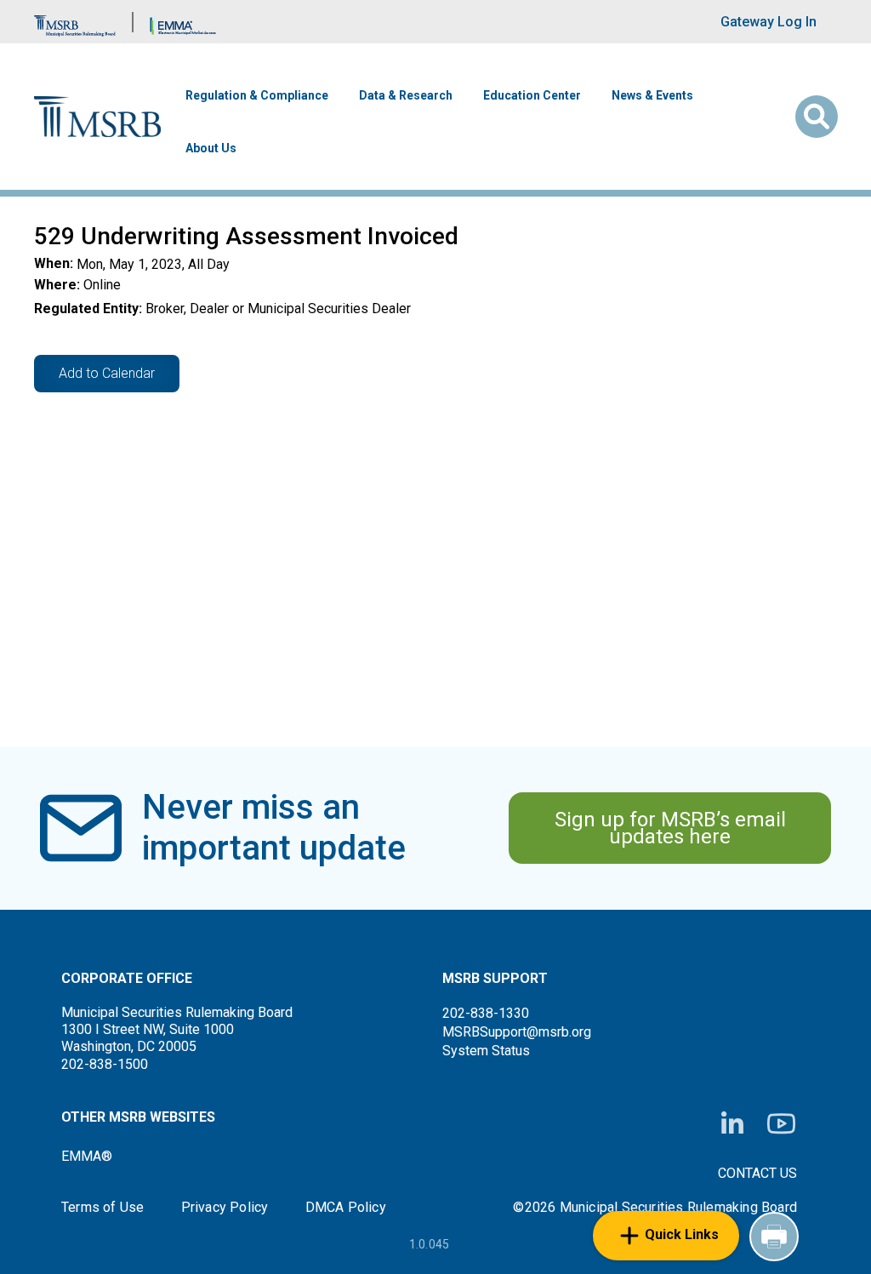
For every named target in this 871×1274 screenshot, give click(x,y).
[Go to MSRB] (75, 22)
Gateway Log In (768, 22)
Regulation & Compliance (256, 95)
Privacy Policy (225, 1207)
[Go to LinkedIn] (732, 1124)
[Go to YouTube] (781, 1124)
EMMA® (86, 1156)
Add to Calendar (107, 373)
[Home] (98, 117)
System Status (486, 1051)
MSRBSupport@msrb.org (516, 1032)
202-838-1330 (485, 1013)
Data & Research (406, 95)
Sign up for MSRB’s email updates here (670, 828)
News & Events (652, 95)
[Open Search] (816, 116)
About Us (210, 148)
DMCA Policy (345, 1207)
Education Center (532, 95)
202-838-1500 (104, 1064)
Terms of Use (102, 1207)
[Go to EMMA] (183, 22)
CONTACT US (757, 1173)
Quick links (682, 1234)
